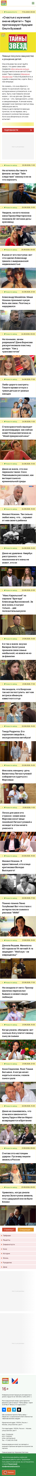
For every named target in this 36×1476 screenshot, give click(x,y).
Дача (5, 1267)
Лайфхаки (7, 1235)
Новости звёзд (11, 165)
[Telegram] (14, 1410)
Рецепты (6, 1240)
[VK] (4, 1410)
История (6, 1253)
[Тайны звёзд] (2, 12)
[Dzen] (19, 1410)
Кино (5, 1249)
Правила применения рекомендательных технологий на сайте (16, 1464)
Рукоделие (7, 1262)
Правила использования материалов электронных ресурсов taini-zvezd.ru (14, 1469)
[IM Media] (15, 1381)
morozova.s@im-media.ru (18, 1454)
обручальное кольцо (20, 69)
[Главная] (5, 1381)
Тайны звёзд (4, 3)
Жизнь (5, 1258)
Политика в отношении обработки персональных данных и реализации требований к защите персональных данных (17, 1459)
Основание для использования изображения (17, 1473)
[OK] (9, 1410)
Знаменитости (11, 12)
